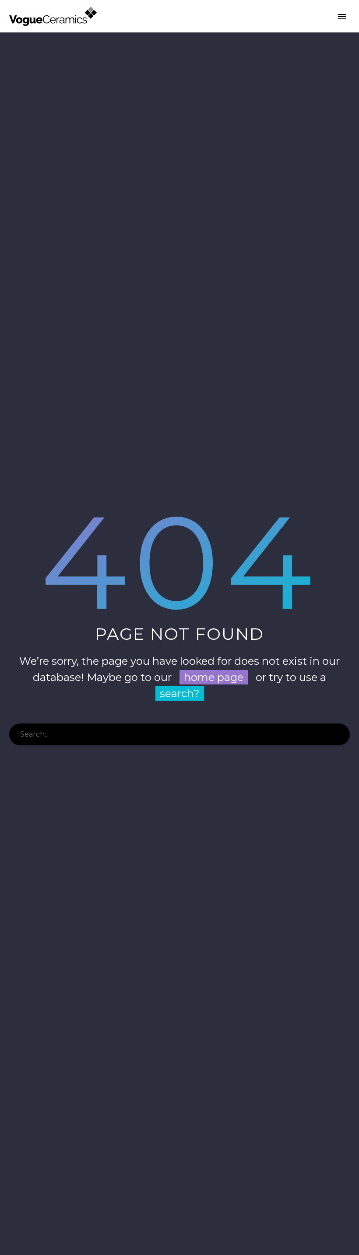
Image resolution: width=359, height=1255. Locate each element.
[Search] (339, 734)
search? (180, 693)
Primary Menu (342, 16)
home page (213, 677)
